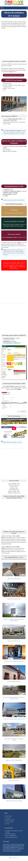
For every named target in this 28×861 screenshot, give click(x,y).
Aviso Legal (7, 818)
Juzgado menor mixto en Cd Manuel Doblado (14, 760)
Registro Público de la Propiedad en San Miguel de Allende (14, 739)
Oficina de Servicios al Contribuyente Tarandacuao (14, 661)
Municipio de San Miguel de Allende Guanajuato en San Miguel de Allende (14, 620)
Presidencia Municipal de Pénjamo (14, 681)
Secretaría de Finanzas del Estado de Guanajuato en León (14, 718)
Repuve (10, 857)
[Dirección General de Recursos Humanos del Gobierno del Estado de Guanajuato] (14, 694)
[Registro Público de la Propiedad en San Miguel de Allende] (14, 736)
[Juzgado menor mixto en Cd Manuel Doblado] (14, 757)
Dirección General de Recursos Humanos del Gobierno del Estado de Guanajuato (14, 698)
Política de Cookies (9, 821)
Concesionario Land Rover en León (14, 640)
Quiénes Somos (8, 816)
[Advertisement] (14, 44)
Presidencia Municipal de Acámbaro (14, 598)
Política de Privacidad (9, 819)
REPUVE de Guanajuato (8, 26)
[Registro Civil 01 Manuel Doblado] (14, 575)
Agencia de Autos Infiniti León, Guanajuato (14, 800)
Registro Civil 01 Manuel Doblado (14, 578)
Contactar (7, 823)
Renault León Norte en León (14, 780)
